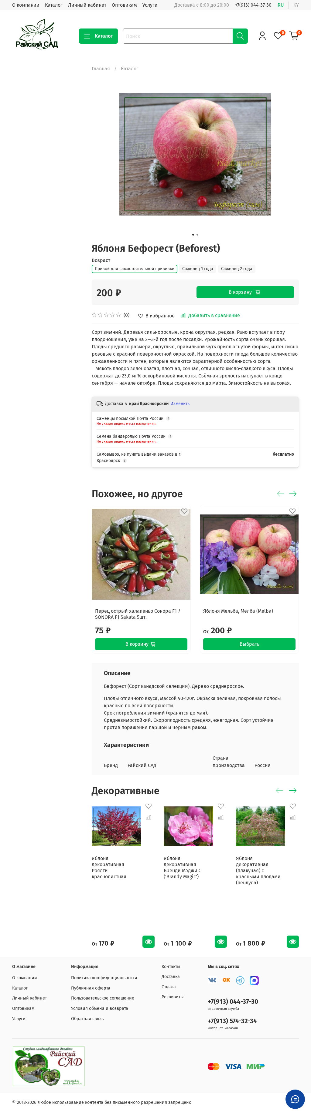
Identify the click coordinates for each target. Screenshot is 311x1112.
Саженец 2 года (236, 268)
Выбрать (249, 644)
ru (281, 5)
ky (296, 5)
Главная (101, 69)
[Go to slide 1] (193, 235)
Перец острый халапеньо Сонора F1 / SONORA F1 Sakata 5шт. (137, 614)
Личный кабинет (87, 5)
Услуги (150, 5)
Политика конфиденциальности (104, 977)
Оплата (169, 987)
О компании (25, 5)
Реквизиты (173, 997)
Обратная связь (87, 1018)
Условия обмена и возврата (99, 1008)
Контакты (171, 966)
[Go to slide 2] (197, 235)
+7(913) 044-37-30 (253, 5)
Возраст (101, 260)
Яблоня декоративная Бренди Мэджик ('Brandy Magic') (182, 867)
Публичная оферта (90, 988)
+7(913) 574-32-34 (232, 1021)
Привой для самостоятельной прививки (134, 268)
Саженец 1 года (197, 268)
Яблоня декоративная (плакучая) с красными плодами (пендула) (258, 871)
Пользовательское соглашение (102, 998)
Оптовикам (124, 5)
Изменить (180, 403)
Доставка (171, 976)
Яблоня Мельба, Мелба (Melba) (238, 611)
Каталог (54, 5)
